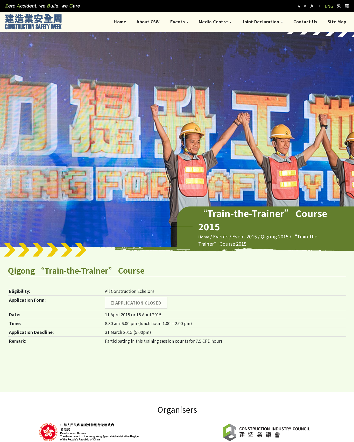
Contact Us (305, 21)
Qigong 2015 (274, 236)
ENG (329, 6)
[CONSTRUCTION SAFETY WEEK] (33, 22)
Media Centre (214, 21)
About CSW (148, 21)
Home (120, 21)
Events (178, 21)
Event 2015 (244, 236)
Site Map (337, 21)
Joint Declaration (261, 21)
